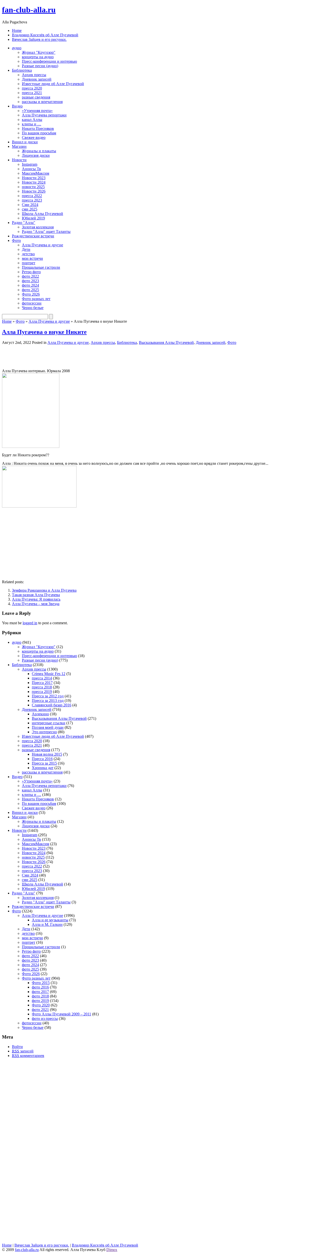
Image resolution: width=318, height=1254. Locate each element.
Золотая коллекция (38, 227)
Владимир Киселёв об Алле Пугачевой (45, 35)
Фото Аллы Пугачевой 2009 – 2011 (61, 1014)
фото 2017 (40, 992)
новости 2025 (33, 187)
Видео (17, 106)
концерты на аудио (38, 57)
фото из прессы (45, 1018)
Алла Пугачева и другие (42, 245)
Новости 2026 (33, 191)
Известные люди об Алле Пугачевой (53, 84)
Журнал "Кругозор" (38, 52)
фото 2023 (30, 281)
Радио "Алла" (23, 222)
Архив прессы (34, 75)
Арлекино (40, 714)
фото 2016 (40, 987)
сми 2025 (29, 209)
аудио (16, 48)
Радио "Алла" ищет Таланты (46, 231)
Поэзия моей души (48, 727)
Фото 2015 (41, 983)
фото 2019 (40, 1000)
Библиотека (22, 70)
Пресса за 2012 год (48, 696)
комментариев (28, 1055)
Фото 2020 (41, 1005)
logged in (30, 623)
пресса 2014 (42, 678)
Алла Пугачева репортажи (44, 115)
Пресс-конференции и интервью (49, 61)
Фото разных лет (36, 299)
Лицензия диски (36, 155)
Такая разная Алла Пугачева (36, 595)
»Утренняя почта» (37, 110)
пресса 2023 (32, 200)
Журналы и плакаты (39, 151)
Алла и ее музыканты (50, 920)
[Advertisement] (60, 356)
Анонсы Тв (31, 169)
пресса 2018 (42, 687)
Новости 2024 (33, 182)
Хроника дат (42, 768)
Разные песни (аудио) (40, 66)
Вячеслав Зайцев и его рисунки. (39, 39)
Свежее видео (33, 137)
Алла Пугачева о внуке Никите (44, 332)
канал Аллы (32, 119)
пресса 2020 (32, 88)
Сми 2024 (30, 205)
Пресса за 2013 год (48, 700)
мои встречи (32, 258)
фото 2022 (30, 276)
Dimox (111, 1250)
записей (23, 1051)
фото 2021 (40, 1009)
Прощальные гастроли (41, 267)
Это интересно (44, 732)
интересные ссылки (48, 723)
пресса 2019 (42, 691)
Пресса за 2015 (44, 763)
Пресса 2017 (42, 682)
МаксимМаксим (35, 173)
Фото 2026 (31, 294)
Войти (17, 1047)
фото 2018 (40, 996)
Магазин (19, 146)
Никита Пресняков (38, 128)
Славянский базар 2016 (51, 705)
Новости (19, 160)
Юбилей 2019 (33, 218)
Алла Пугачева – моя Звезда (35, 604)
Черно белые (32, 308)
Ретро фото (31, 272)
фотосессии (31, 303)
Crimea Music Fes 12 (48, 674)
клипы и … (31, 124)
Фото (16, 240)
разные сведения (36, 97)
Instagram (29, 164)
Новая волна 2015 (47, 754)
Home (17, 30)
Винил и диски (25, 142)
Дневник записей (36, 79)
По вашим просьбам (39, 133)
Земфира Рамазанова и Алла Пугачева (44, 590)
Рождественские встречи (33, 236)
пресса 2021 (32, 93)
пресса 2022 (32, 196)
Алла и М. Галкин (47, 924)
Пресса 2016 (42, 759)
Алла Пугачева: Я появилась (36, 599)
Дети (26, 249)
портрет (28, 263)
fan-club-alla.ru (29, 9)
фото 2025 (30, 290)
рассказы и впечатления (42, 102)
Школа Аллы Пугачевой (42, 213)
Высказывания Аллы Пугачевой (166, 342)
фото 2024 (30, 285)
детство (28, 254)
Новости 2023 (33, 178)
